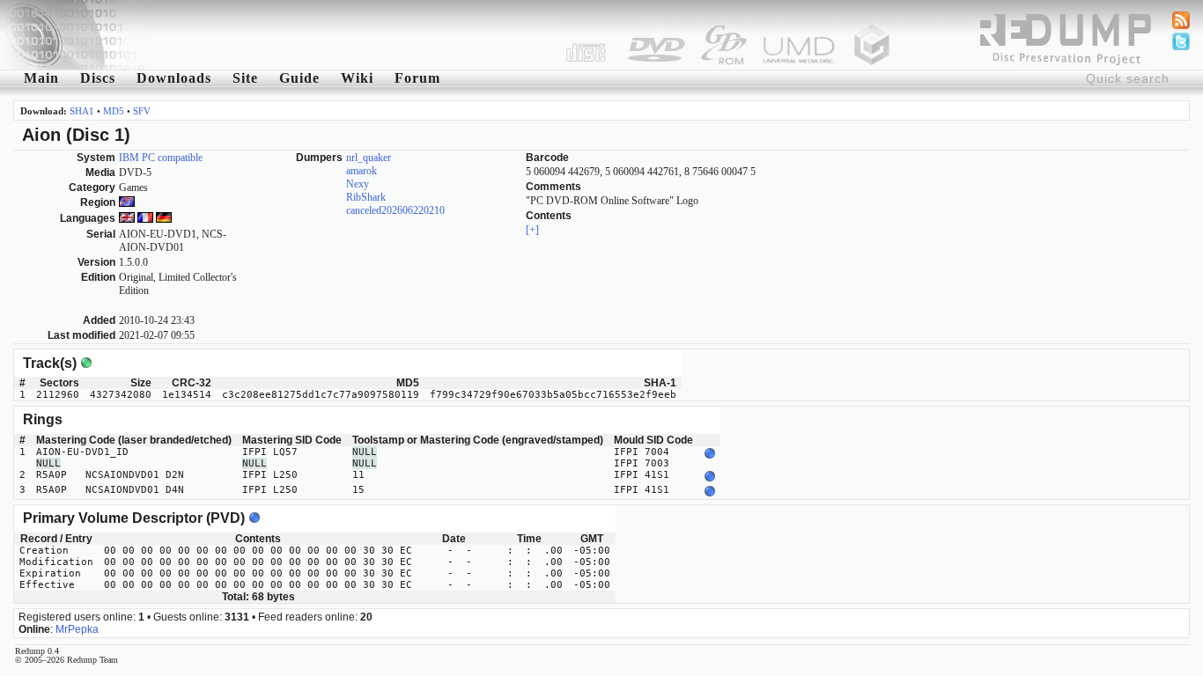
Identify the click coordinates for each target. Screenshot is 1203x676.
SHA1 (82, 111)
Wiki (357, 77)
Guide (299, 77)
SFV (142, 111)
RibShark (366, 197)
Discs (97, 77)
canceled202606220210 (395, 210)
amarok (361, 171)
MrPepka (77, 629)
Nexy (357, 184)
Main (41, 77)
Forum (417, 77)
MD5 (113, 111)
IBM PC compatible (161, 157)
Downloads (174, 77)
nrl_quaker (368, 157)
